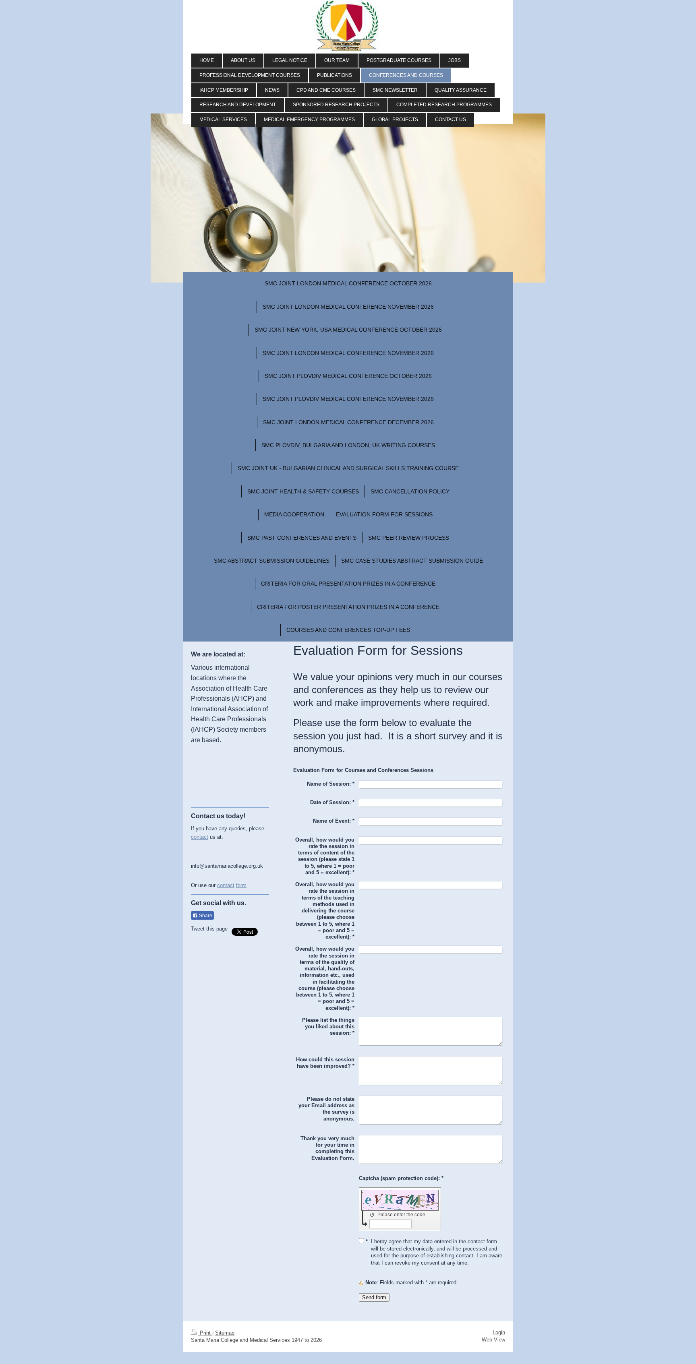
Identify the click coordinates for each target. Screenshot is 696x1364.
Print (205, 1333)
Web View (493, 1340)
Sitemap (224, 1333)
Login (499, 1332)
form (241, 885)
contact (199, 837)
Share (205, 915)
